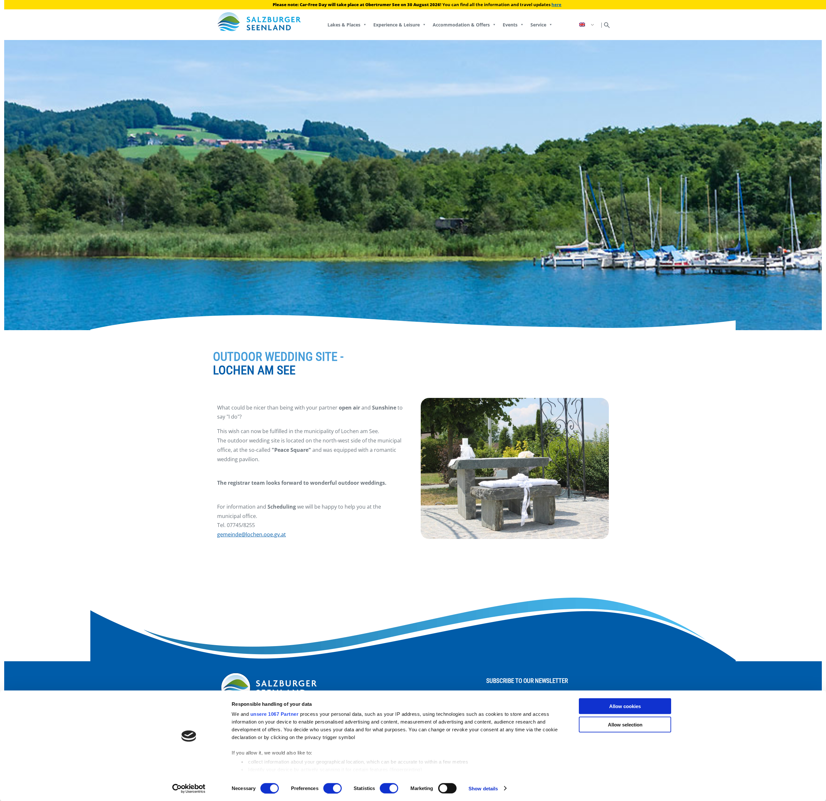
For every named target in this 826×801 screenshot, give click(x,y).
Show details (483, 788)
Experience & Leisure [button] (396, 25)
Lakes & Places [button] (343, 25)
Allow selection (625, 724)
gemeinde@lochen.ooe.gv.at (251, 534)
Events (510, 25)
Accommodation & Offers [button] (461, 25)
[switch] (332, 788)
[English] (587, 25)
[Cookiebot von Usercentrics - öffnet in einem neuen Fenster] (189, 788)
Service (538, 25)
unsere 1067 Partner (274, 714)
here (556, 4)
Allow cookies (625, 706)
